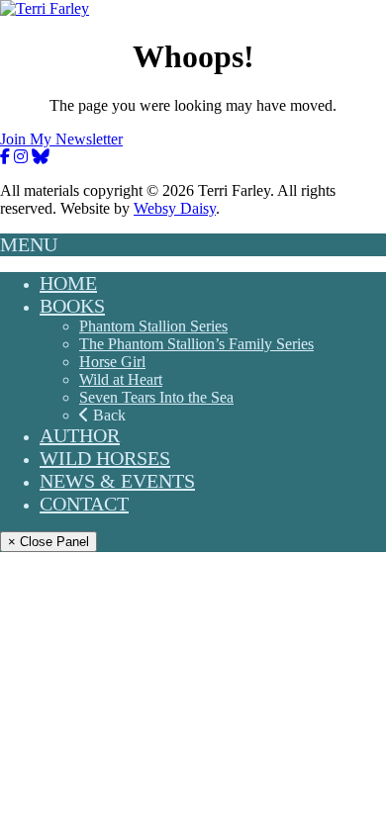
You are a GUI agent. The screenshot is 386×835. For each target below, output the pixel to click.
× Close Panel (48, 541)
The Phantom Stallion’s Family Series (196, 343)
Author (80, 435)
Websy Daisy (175, 208)
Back (107, 415)
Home (68, 283)
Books (72, 306)
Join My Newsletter (61, 139)
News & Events (117, 481)
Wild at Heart (120, 379)
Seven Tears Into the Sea (156, 397)
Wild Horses (105, 458)
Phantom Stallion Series (153, 326)
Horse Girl (112, 361)
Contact (84, 503)
